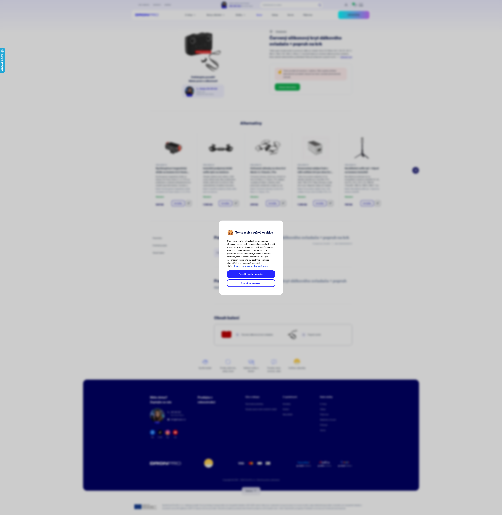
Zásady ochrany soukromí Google (251, 266)
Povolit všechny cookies (251, 274)
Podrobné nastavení (251, 283)
